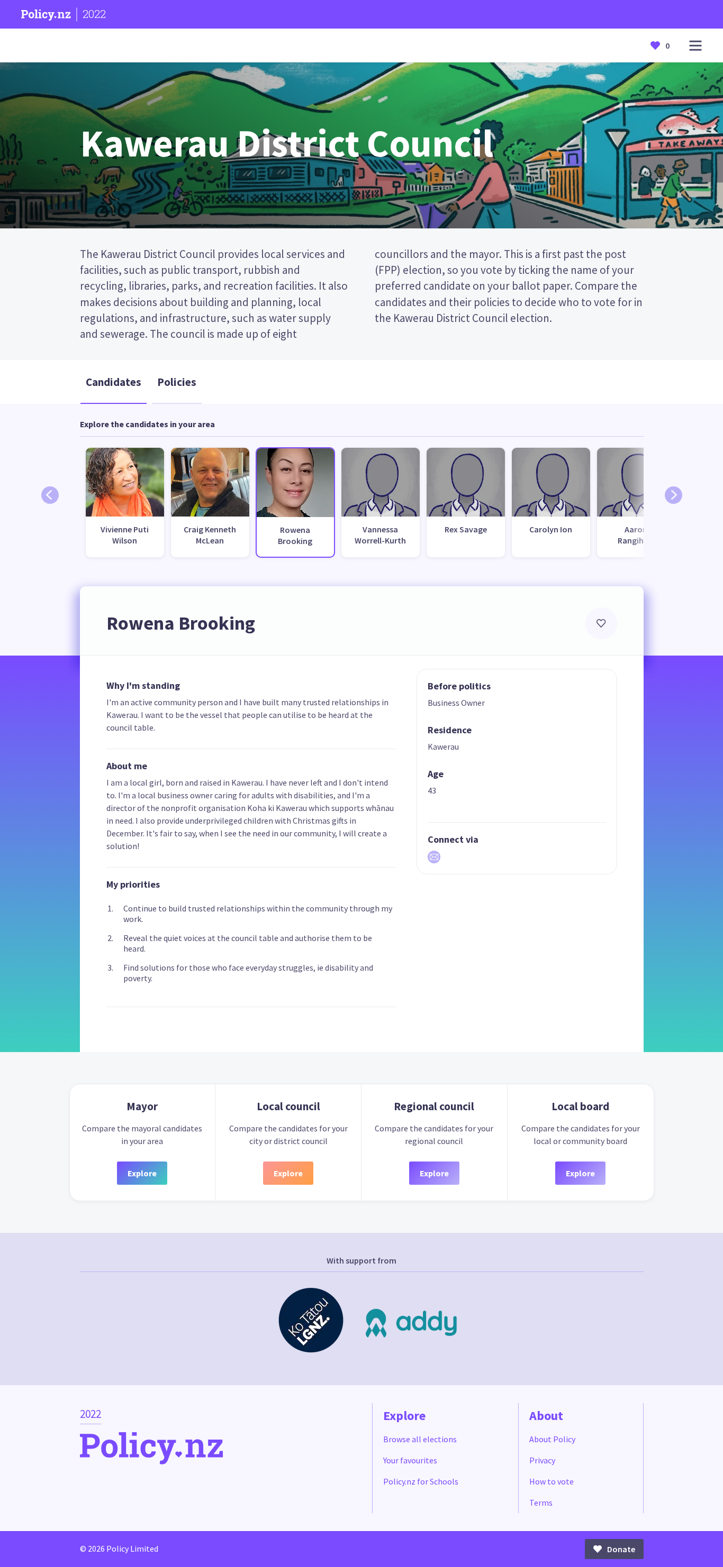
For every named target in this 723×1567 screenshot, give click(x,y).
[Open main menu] (695, 45)
